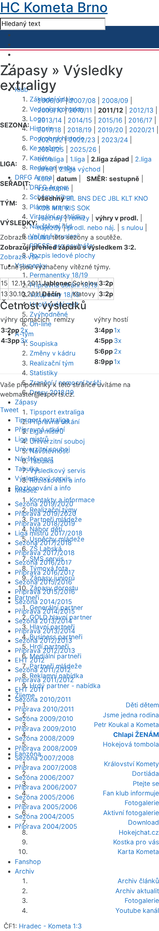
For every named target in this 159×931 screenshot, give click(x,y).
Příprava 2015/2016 (45, 591)
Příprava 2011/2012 (44, 680)
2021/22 (50, 140)
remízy (79, 218)
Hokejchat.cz (139, 832)
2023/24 (114, 140)
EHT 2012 (30, 660)
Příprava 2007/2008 (46, 767)
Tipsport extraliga (57, 412)
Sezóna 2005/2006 (44, 797)
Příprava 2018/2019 (45, 523)
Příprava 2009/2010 (45, 729)
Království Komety (131, 764)
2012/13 (141, 110)
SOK (83, 208)
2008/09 (115, 100)
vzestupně (53, 188)
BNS (84, 198)
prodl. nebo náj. (91, 227)
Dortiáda (145, 773)
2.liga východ (80, 169)
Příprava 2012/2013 (45, 650)
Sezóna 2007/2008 (44, 758)
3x (24, 340)
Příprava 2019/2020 (45, 513)
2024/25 (50, 149)
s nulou (132, 227)
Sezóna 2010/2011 (43, 699)
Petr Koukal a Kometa (126, 724)
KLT (126, 198)
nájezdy (49, 227)
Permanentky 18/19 (59, 275)
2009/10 (50, 110)
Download (143, 822)
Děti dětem (142, 705)
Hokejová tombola (131, 744)
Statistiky (44, 373)
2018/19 (79, 130)
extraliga (50, 159)
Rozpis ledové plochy (62, 255)
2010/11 (80, 110)
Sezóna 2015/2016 (43, 582)
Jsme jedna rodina (131, 715)
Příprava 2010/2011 (44, 709)
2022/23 (82, 140)
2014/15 (80, 120)
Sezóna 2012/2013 (43, 640)
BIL (71, 198)
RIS (70, 208)
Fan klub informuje (131, 793)
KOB (43, 208)
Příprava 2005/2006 (46, 807)
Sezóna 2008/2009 (44, 738)
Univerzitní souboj (57, 441)
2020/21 (142, 130)
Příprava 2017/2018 (45, 553)
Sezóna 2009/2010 (44, 719)
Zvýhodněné (49, 314)
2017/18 (49, 130)
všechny (50, 218)
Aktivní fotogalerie (131, 813)
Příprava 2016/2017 (45, 572)
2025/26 (83, 149)
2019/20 (110, 130)
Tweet (9, 410)
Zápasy (26, 402)
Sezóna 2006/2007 (44, 777)
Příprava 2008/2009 (46, 748)
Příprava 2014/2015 (45, 611)
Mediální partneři (55, 656)
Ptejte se (146, 783)
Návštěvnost (34, 459)
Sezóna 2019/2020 (44, 504)
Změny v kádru (52, 353)
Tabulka (27, 469)
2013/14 (49, 120)
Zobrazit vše (19, 257)
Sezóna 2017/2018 (43, 543)
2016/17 (140, 120)
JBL (113, 198)
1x (117, 330)
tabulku (39, 237)
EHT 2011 (29, 689)
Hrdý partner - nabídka (65, 686)
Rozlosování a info (43, 488)
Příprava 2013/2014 (45, 631)
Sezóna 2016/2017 (43, 562)
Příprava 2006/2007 (46, 787)
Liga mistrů (31, 439)
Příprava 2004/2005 (46, 826)
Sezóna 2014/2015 (43, 601)
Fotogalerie (142, 803)
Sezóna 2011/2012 (43, 670)
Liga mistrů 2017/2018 (48, 533)
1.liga (77, 159)
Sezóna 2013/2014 (43, 621)
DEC (99, 198)
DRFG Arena (33, 177)
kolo (44, 179)
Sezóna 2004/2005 (44, 816)
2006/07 (50, 100)
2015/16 (110, 120)
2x (24, 330)
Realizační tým (52, 363)
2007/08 (83, 100)
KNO (141, 198)
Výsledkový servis (57, 470)
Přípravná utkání (40, 429)
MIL (57, 208)
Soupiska (44, 343)
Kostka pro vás (136, 842)
